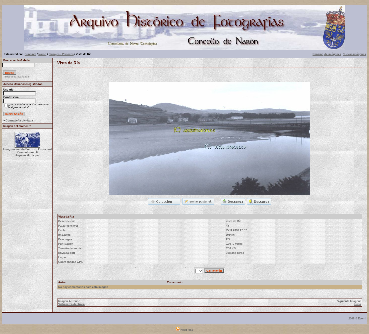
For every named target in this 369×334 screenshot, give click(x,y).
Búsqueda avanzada (17, 76)
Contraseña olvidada (19, 120)
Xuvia (357, 304)
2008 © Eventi (357, 318)
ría (227, 225)
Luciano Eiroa (235, 252)
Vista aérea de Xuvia (71, 304)
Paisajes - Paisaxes (61, 54)
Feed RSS (186, 329)
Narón (42, 54)
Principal (30, 54)
